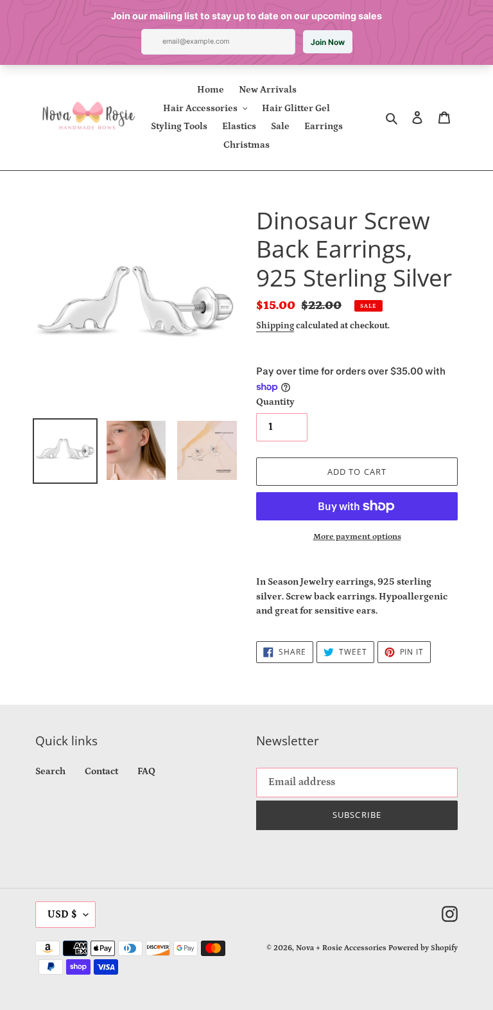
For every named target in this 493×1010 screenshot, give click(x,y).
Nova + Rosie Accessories (341, 948)
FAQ (146, 771)
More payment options (357, 537)
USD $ (62, 914)
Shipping (275, 326)
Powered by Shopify (423, 948)
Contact (101, 771)
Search (50, 771)
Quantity (275, 401)
